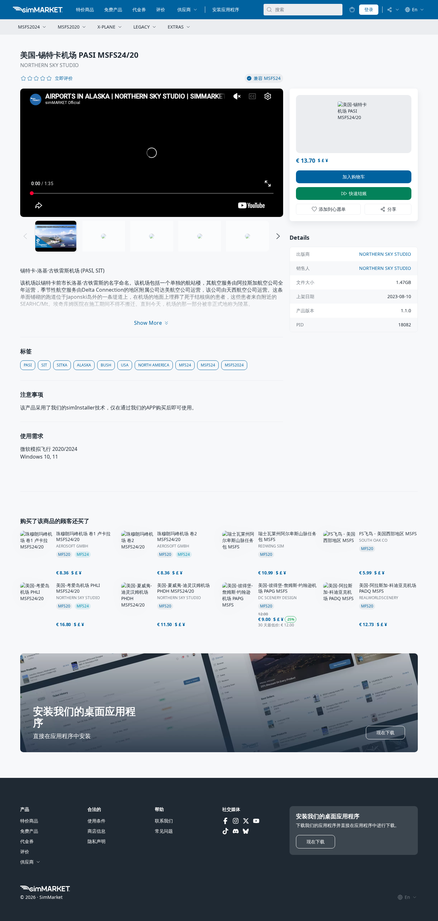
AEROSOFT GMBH (72, 546)
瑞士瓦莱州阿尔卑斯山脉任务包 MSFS (287, 536)
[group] (151, 153)
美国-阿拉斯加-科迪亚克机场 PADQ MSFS (387, 588)
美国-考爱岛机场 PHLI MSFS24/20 (78, 588)
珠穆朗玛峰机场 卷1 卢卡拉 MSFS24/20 (83, 536)
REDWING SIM (271, 546)
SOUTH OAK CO (373, 540)
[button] (64, 78)
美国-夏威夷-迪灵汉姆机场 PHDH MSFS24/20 (183, 588)
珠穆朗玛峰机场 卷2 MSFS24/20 (177, 536)
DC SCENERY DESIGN (277, 597)
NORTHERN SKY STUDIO (49, 65)
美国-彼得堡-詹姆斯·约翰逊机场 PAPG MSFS (287, 588)
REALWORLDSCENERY (378, 597)
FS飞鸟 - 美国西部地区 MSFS (388, 534)
